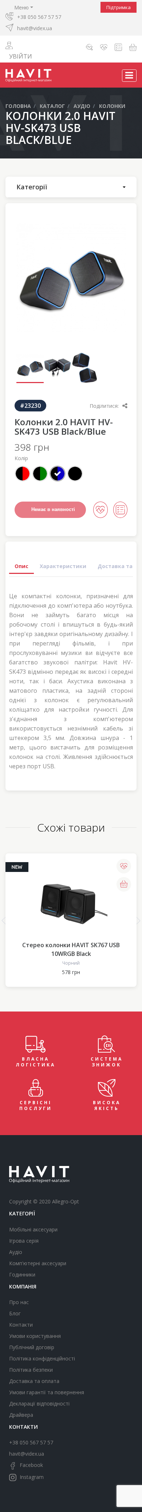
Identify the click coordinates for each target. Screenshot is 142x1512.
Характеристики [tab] (63, 566)
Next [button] (138, 920)
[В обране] (100, 510)
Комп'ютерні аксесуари (37, 1263)
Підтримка (118, 7)
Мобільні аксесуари (33, 1229)
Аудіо (15, 1251)
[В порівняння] (120, 510)
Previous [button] (3, 920)
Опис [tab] (21, 566)
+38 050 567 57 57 (39, 16)
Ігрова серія (24, 1240)
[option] (71, 277)
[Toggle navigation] (129, 75)
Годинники (22, 1274)
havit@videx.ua (34, 28)
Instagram (31, 1476)
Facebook (30, 1464)
